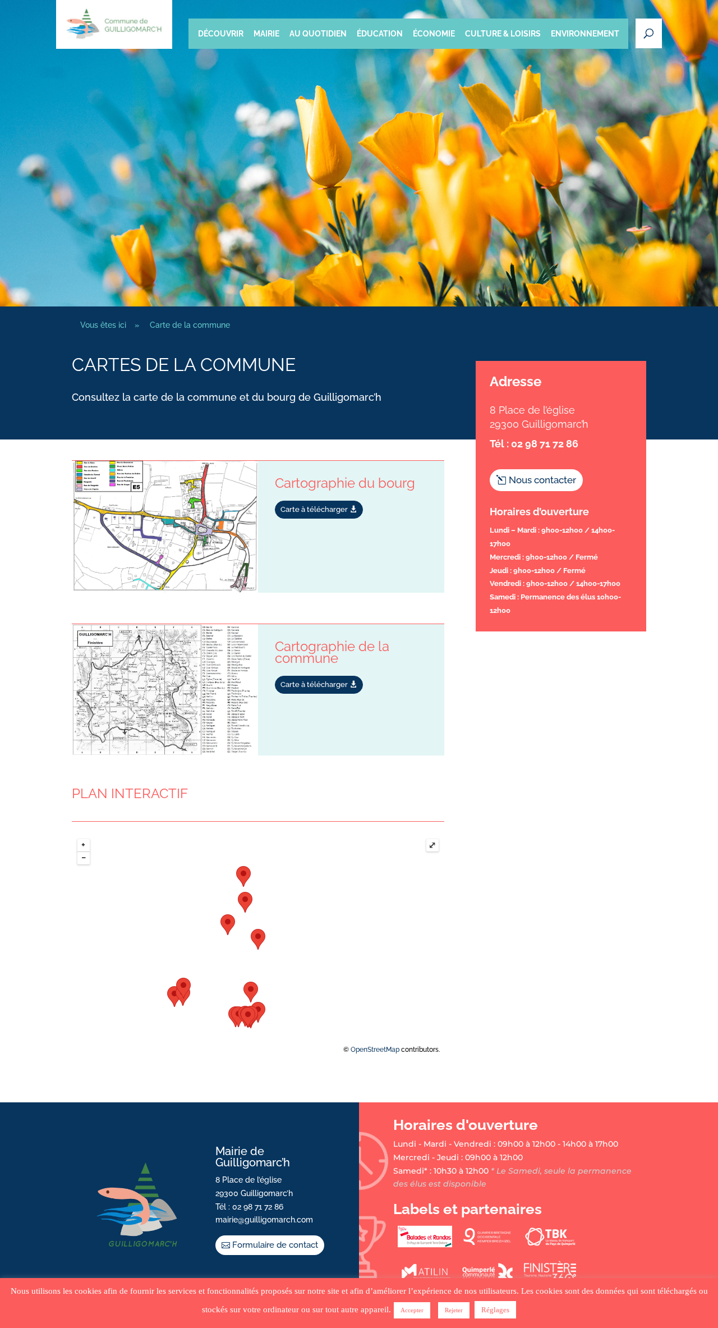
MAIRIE (266, 33)
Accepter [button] (412, 1310)
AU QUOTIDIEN (318, 33)
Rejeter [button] (454, 1310)
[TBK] (550, 1244)
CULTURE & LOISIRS (503, 33)
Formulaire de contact (275, 1245)
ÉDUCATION (380, 33)
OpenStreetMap (375, 1050)
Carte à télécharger (314, 509)
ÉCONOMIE (434, 33)
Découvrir (220, 33)
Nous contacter (542, 480)
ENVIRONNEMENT (585, 33)
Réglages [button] (495, 1310)
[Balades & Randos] (425, 1244)
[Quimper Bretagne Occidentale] (487, 1244)
